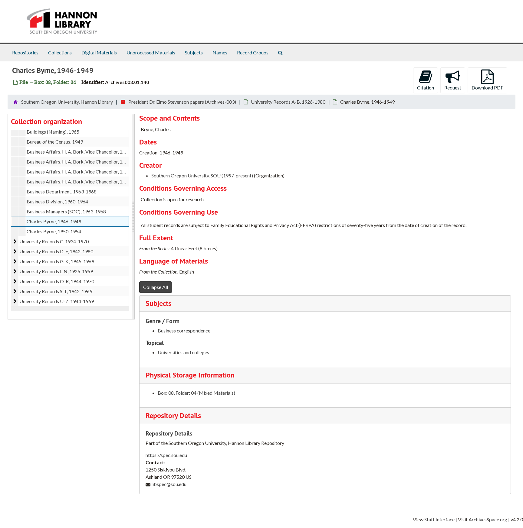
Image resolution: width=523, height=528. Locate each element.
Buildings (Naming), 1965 (53, 131)
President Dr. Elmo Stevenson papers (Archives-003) (182, 102)
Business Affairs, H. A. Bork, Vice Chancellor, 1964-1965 (85, 161)
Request (452, 87)
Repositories (25, 52)
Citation (425, 87)
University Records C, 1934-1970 (54, 241)
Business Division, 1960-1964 (57, 201)
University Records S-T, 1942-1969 (55, 291)
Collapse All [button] (155, 287)
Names (219, 52)
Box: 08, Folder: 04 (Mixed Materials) (196, 393)
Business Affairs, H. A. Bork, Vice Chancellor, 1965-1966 (85, 171)
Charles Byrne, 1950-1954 (54, 231)
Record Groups (252, 52)
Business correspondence (184, 330)
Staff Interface (439, 519)
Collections (60, 52)
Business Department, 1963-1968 (62, 191)
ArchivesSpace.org (488, 519)
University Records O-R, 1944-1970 (56, 281)
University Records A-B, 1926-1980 (288, 102)
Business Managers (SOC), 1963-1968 (66, 211)
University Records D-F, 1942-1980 (56, 251)
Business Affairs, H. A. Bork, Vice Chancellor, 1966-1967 (85, 181)
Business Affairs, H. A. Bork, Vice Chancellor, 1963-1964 (85, 151)
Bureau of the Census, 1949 (55, 141)
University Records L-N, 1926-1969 (56, 271)
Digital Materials (99, 52)
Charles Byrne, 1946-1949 (54, 221)
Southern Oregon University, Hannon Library (67, 102)
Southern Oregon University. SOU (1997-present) (202, 175)
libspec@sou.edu (168, 484)
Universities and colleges (183, 352)
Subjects (194, 52)
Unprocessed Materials (151, 52)
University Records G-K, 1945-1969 (56, 261)
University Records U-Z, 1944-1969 (56, 301)
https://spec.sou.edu (166, 455)
